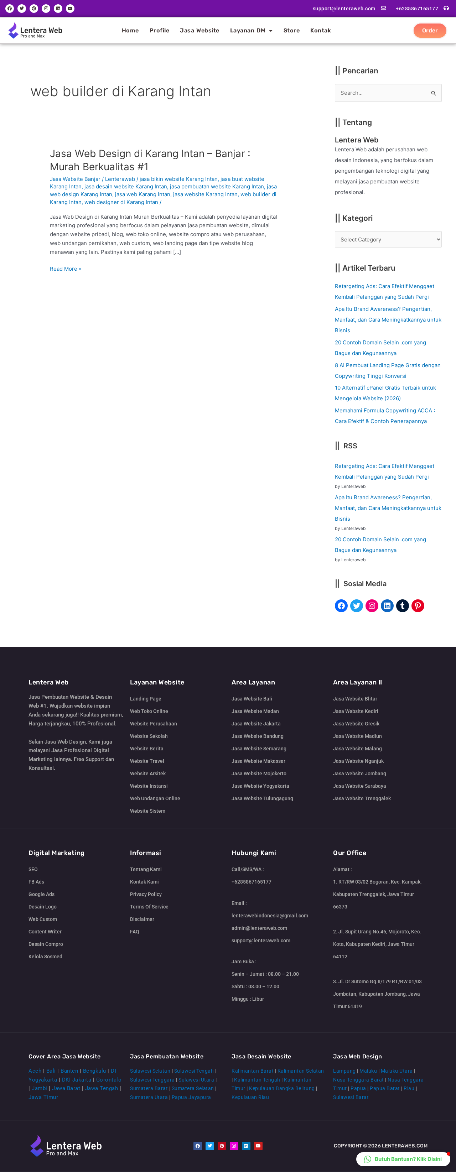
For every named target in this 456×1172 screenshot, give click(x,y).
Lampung (344, 1071)
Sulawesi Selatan (150, 1071)
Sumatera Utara (149, 1097)
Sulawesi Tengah (194, 1071)
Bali (51, 1071)
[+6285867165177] (446, 8)
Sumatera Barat (149, 1088)
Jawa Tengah (101, 1088)
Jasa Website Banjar (75, 179)
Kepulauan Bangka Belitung (282, 1088)
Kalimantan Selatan (301, 1071)
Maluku (368, 1071)
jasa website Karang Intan (205, 194)
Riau (409, 1088)
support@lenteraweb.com (344, 8)
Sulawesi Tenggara (152, 1080)
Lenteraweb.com (405, 1146)
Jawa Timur (43, 1097)
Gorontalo (109, 1080)
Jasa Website (199, 30)
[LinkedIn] (387, 605)
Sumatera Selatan (193, 1088)
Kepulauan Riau (250, 1097)
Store (292, 30)
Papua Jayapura (191, 1097)
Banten (69, 1071)
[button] (403, 1159)
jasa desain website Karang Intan (125, 186)
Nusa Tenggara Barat (358, 1080)
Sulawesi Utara (196, 1080)
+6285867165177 (417, 8)
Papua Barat (385, 1088)
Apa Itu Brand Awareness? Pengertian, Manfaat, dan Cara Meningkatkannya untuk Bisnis (388, 320)
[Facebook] (341, 605)
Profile (160, 30)
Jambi (39, 1088)
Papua (358, 1088)
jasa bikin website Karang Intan (179, 179)
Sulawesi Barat (351, 1097)
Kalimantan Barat (253, 1071)
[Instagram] (372, 605)
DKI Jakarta (77, 1080)
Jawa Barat (66, 1088)
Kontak (320, 30)
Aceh (34, 1071)
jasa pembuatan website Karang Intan (217, 186)
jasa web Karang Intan (142, 194)
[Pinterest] (417, 605)
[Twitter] (356, 605)
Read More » (66, 268)
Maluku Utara (397, 1071)
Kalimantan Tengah (257, 1080)
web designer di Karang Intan (121, 202)
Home (130, 30)
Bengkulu (94, 1071)
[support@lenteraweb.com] (383, 8)
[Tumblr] (402, 605)
